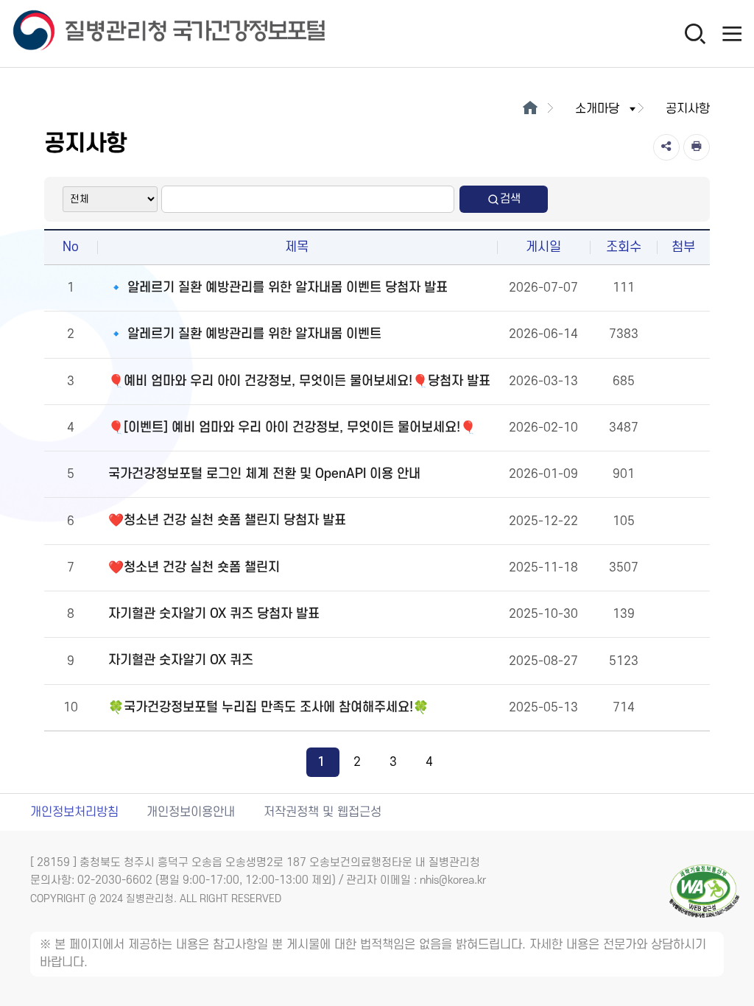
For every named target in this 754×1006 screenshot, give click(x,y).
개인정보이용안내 (191, 812)
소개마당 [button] (597, 109)
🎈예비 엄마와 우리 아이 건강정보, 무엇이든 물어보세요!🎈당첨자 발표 (299, 381)
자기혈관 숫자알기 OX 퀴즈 (180, 660)
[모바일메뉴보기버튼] (732, 33)
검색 (510, 198)
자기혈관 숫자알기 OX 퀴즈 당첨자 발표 (214, 614)
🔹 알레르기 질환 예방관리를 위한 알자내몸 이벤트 (244, 334)
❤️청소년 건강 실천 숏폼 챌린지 (194, 567)
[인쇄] (696, 147)
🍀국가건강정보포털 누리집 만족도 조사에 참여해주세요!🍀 (268, 707)
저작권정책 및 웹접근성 (322, 812)
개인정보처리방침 (74, 812)
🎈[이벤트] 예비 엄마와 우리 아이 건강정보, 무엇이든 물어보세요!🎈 (292, 428)
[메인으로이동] (530, 109)
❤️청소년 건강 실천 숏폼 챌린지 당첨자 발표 (227, 520)
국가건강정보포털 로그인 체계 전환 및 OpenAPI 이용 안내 (264, 474)
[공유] (666, 147)
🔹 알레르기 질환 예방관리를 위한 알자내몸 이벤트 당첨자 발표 (278, 288)
